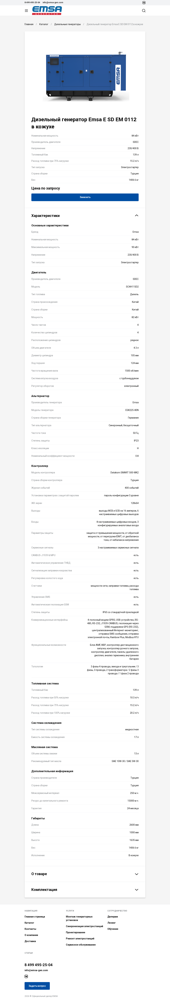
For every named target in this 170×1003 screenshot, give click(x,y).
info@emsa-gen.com (53, 2)
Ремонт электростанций (80, 938)
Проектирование (75, 932)
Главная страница (35, 916)
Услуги (70, 911)
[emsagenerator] (26, 976)
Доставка (30, 941)
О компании (31, 935)
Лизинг (111, 922)
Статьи (29, 953)
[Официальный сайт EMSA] (47, 10)
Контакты (30, 929)
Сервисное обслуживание (81, 944)
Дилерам (112, 916)
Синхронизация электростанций (84, 926)
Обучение (112, 929)
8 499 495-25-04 (32, 2)
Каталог (29, 922)
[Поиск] (143, 11)
